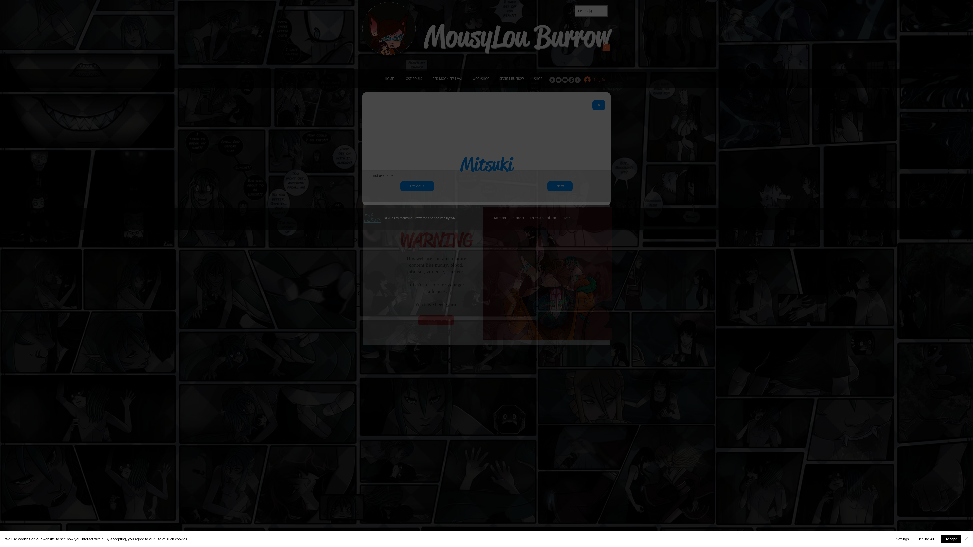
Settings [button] (902, 538)
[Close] (967, 539)
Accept (951, 538)
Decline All (925, 538)
